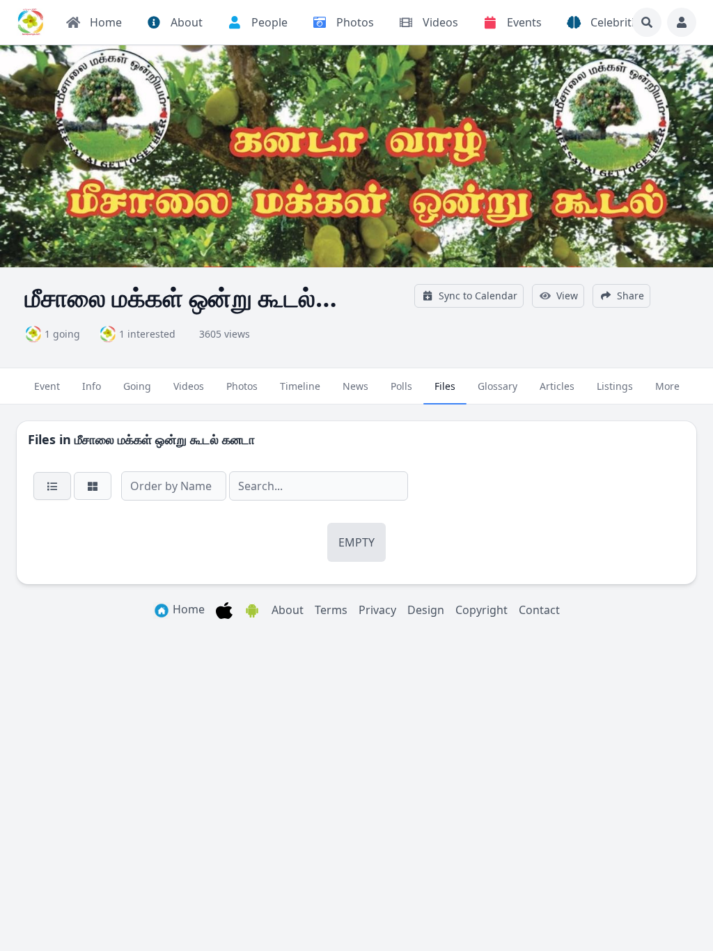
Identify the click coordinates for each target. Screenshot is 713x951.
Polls (401, 386)
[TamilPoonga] (31, 22)
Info (91, 386)
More (667, 386)
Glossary (497, 386)
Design (425, 610)
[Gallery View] (92, 485)
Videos (188, 386)
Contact (539, 610)
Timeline (300, 386)
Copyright (481, 610)
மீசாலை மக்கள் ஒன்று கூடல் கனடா (165, 439)
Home (187, 609)
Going (137, 386)
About (288, 610)
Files (444, 386)
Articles (557, 386)
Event (47, 386)
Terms (331, 610)
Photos (242, 386)
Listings (615, 386)
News (355, 386)
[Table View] (52, 485)
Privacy (377, 610)
